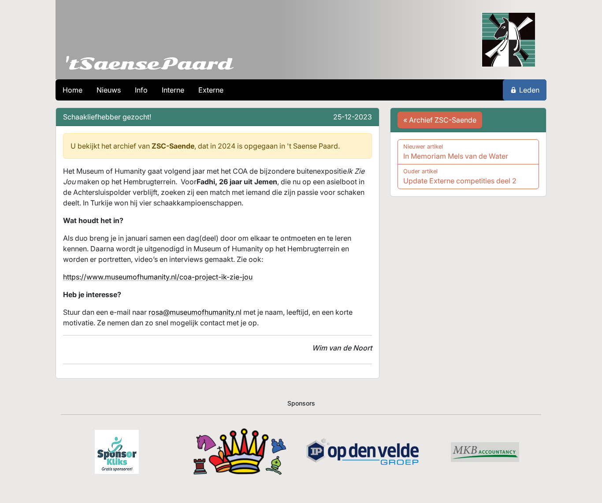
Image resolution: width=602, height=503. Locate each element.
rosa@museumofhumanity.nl (195, 312)
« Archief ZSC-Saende (439, 120)
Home (72, 90)
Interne (173, 90)
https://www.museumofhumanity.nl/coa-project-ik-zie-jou (158, 276)
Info (141, 90)
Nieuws (109, 90)
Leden (529, 90)
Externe (210, 90)
